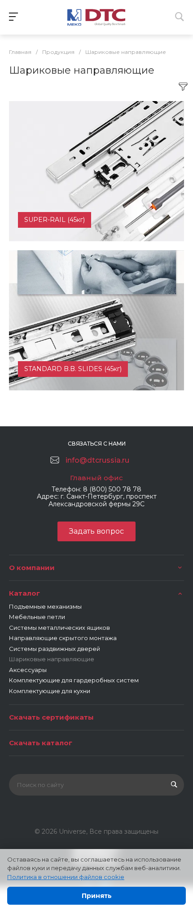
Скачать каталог (40, 743)
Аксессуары (28, 669)
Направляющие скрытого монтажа (63, 637)
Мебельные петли (37, 616)
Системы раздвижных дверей (54, 648)
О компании (32, 567)
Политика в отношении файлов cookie (65, 876)
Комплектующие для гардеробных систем (74, 680)
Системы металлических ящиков (59, 627)
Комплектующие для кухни (49, 690)
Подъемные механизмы (45, 606)
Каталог (24, 593)
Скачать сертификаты (51, 717)
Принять (97, 896)
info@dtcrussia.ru (97, 460)
